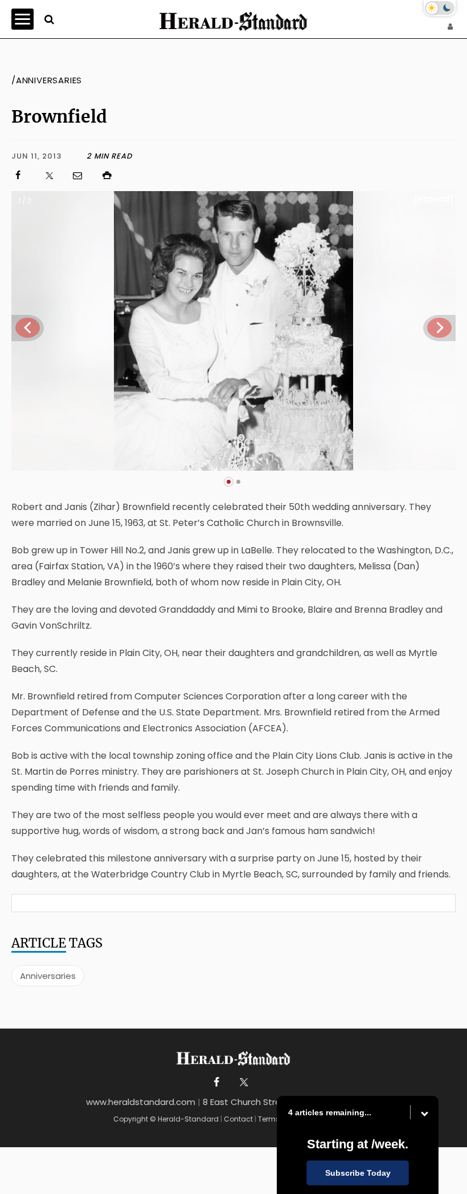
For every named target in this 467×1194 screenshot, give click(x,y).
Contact (238, 1119)
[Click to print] (278, 175)
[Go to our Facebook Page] (217, 1082)
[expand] (434, 199)
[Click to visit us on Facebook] (23, 175)
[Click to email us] (83, 175)
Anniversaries (48, 976)
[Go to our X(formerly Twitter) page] (242, 1082)
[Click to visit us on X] (53, 175)
